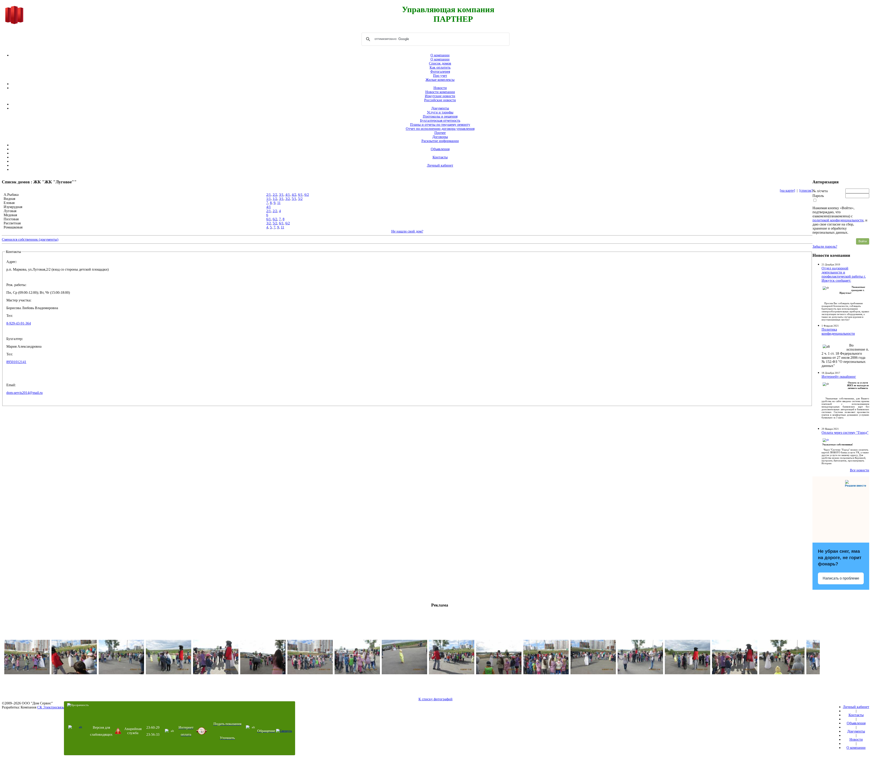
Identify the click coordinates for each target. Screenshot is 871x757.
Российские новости (440, 100)
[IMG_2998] (310, 673)
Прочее (440, 133)
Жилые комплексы (440, 80)
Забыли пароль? (824, 246)
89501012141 (16, 362)
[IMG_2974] (498, 673)
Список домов (440, 63)
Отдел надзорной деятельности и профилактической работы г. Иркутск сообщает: (844, 274)
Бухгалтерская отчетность (440, 120)
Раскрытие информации (440, 141)
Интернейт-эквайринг (839, 376)
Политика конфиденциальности (838, 331)
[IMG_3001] (27, 673)
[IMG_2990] (357, 673)
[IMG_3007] (734, 673)
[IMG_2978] (168, 673)
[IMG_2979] (687, 673)
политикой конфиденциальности (838, 220)
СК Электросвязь (50, 707)
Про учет (440, 76)
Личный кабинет (440, 165)
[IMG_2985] (121, 673)
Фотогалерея (440, 71)
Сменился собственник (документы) (30, 239)
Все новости (859, 470)
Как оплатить (440, 67)
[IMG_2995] (593, 673)
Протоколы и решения (440, 116)
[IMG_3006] (215, 673)
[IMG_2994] (74, 673)
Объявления (440, 149)
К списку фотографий (435, 699)
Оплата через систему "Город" (845, 432)
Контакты (440, 157)
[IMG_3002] (546, 673)
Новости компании (440, 92)
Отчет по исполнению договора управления (440, 129)
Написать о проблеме (841, 578)
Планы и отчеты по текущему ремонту (440, 124)
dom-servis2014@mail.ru (24, 393)
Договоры (440, 137)
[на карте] (787, 190)
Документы (440, 108)
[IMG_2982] (404, 673)
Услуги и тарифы (440, 112)
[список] (805, 190)
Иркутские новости (440, 96)
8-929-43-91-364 (18, 323)
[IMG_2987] (640, 673)
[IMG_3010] (451, 673)
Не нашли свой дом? (407, 231)
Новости (440, 88)
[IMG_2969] (263, 673)
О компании (440, 55)
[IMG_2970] (782, 673)
